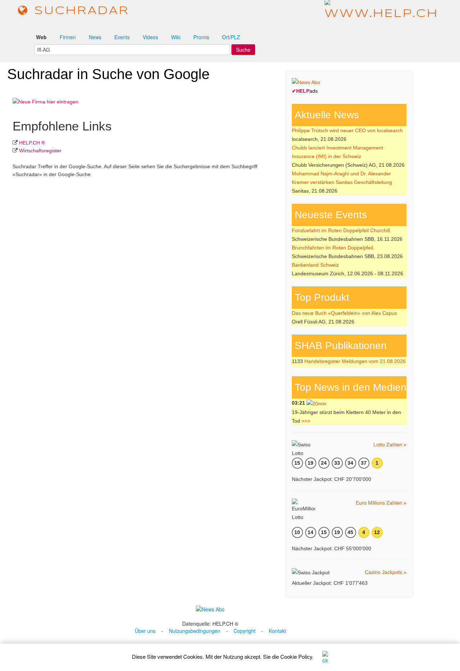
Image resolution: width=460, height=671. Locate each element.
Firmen (68, 37)
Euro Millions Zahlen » (381, 503)
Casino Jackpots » (385, 572)
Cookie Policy (296, 656)
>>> (306, 421)
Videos (150, 37)
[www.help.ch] (381, 10)
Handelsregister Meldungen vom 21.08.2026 (355, 361)
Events (122, 37)
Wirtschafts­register (40, 150)
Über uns (145, 630)
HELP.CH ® (32, 143)
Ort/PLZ (231, 37)
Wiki (175, 37)
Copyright (245, 630)
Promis (201, 37)
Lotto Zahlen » (389, 444)
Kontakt (277, 630)
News (95, 37)
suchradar (79, 11)
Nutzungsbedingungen (194, 630)
